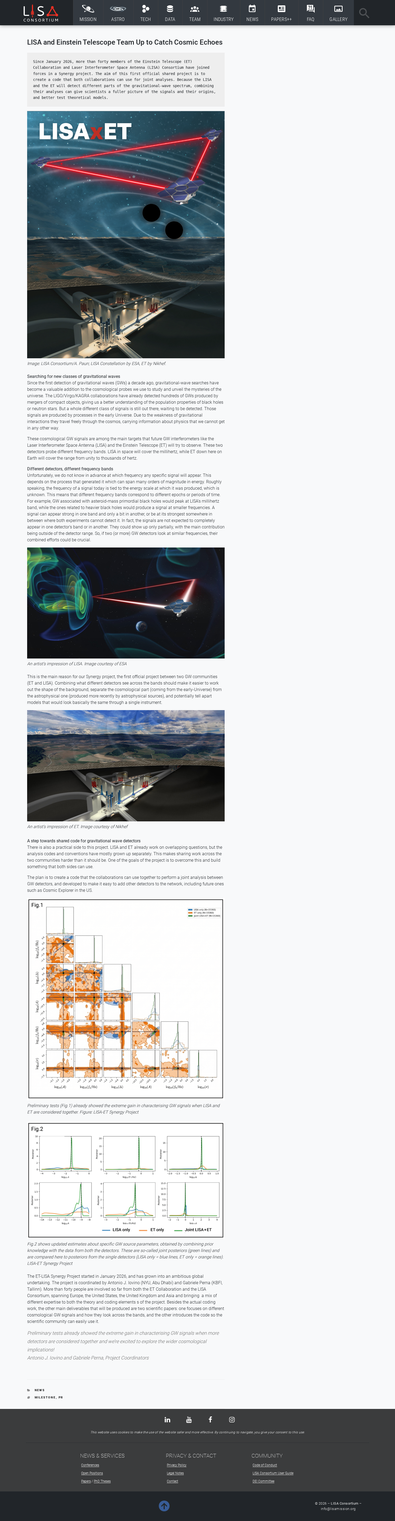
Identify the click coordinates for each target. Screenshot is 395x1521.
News (40, 1390)
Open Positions (92, 1473)
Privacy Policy (176, 1465)
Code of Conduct (265, 1465)
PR (61, 1397)
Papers (86, 1481)
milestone (45, 1397)
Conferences (90, 1465)
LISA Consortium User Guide (273, 1473)
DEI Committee (263, 1481)
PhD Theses (102, 1481)
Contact (172, 1481)
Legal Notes (175, 1473)
